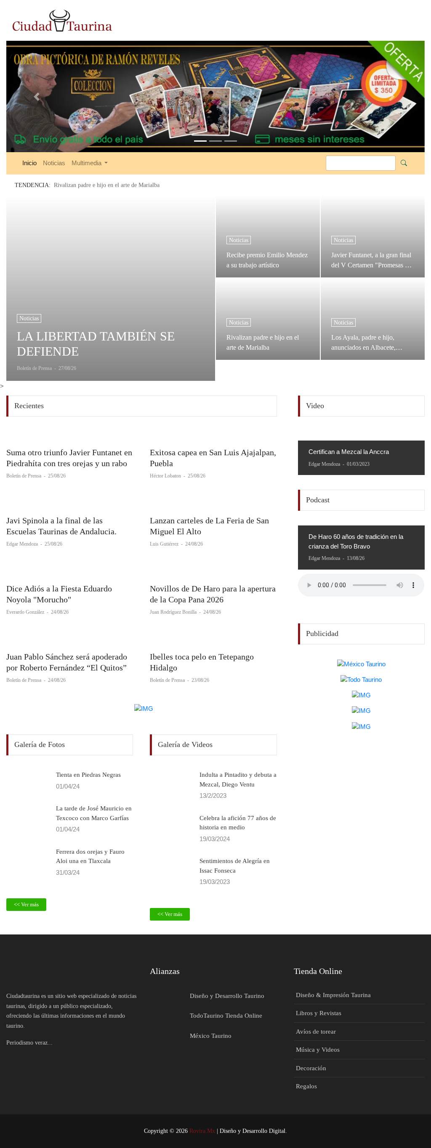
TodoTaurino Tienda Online (226, 1015)
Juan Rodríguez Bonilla (174, 612)
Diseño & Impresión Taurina (333, 995)
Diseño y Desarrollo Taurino (227, 995)
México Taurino (210, 1035)
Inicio (29, 162)
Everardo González (25, 612)
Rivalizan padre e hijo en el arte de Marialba (262, 342)
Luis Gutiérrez (165, 544)
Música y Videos (318, 1049)
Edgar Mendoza (22, 544)
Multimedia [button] (87, 162)
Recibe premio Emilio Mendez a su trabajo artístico (267, 260)
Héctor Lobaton (166, 476)
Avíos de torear (316, 1031)
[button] (37, 96)
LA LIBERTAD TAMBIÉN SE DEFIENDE (96, 343)
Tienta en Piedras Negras (88, 774)
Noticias (54, 162)
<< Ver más (26, 904)
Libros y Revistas (318, 1013)
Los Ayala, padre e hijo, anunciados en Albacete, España (363, 342)
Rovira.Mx (202, 1131)
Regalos (306, 1086)
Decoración (311, 1068)
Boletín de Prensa (24, 476)
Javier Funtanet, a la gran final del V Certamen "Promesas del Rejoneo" (372, 260)
